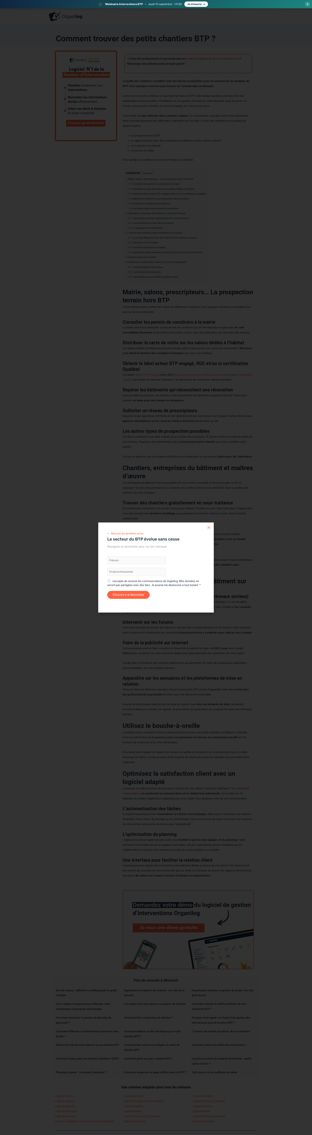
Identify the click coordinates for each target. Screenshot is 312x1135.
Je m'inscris (194, 4)
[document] (156, 567)
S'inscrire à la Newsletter (128, 594)
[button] (208, 527)
